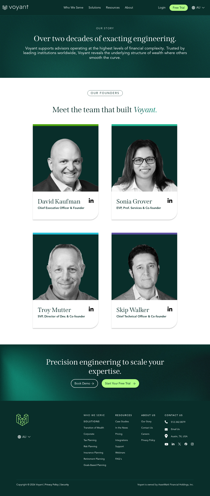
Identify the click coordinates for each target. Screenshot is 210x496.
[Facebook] (186, 444)
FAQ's (118, 458)
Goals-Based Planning (95, 465)
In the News (121, 427)
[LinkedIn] (170, 201)
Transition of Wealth (94, 427)
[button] (94, 7)
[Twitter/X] (179, 444)
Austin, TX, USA (179, 436)
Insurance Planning (93, 452)
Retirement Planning (94, 458)
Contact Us (147, 427)
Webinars (120, 452)
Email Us (175, 429)
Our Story (146, 421)
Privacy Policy (148, 440)
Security (64, 484)
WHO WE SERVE (94, 415)
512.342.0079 (178, 422)
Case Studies (122, 421)
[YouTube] (166, 444)
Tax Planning (90, 440)
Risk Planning (90, 446)
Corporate (89, 434)
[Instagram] (192, 444)
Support (119, 446)
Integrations (121, 440)
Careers (145, 434)
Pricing (118, 434)
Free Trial (179, 8)
